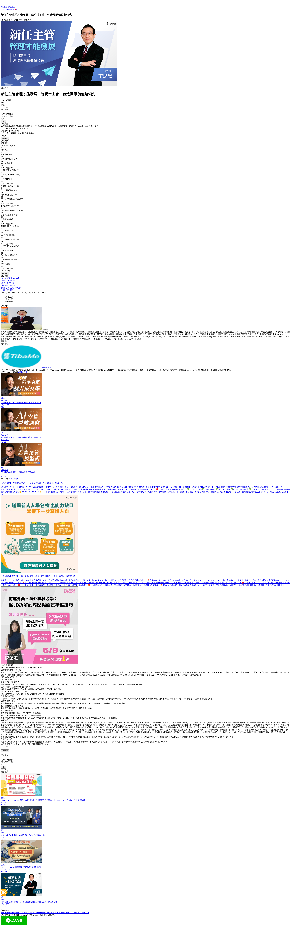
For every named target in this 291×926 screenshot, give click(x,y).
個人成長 (85, 913)
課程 (13, 7)
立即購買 (5, 751)
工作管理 (24, 913)
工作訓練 (31, 913)
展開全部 (5, 138)
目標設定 (55, 913)
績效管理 (62, 913)
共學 (11, 9)
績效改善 (70, 913)
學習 (9, 7)
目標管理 (47, 913)
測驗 (7, 9)
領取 (3, 121)
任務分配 (39, 913)
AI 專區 (4, 7)
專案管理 (78, 913)
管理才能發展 (6, 913)
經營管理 (16, 913)
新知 (15, 9)
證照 (3, 9)
